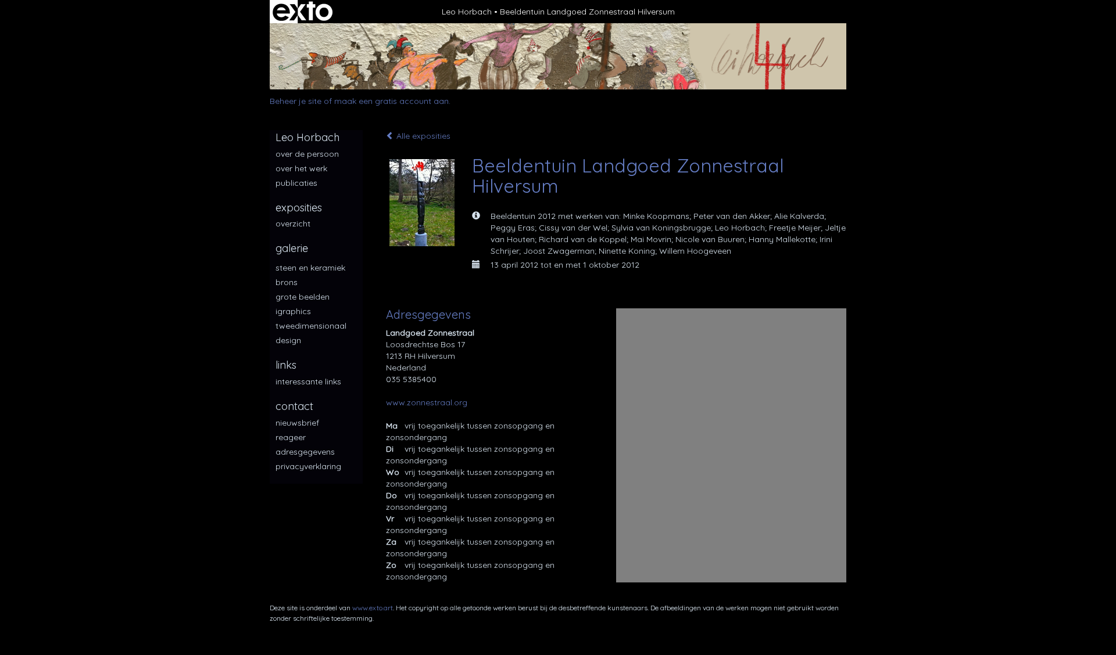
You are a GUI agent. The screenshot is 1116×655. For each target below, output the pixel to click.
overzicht (293, 223)
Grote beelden (303, 296)
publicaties (296, 183)
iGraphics (293, 311)
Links (286, 365)
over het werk (301, 168)
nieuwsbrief (297, 423)
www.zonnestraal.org (426, 402)
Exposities (299, 207)
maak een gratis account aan (391, 101)
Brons (287, 282)
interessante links (308, 381)
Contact (294, 406)
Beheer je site (295, 101)
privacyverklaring (308, 466)
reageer (291, 437)
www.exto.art (372, 607)
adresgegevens (305, 452)
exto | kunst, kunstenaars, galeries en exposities (302, 11)
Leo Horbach (467, 11)
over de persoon (307, 154)
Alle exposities (422, 136)
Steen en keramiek (310, 267)
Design (288, 340)
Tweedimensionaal (311, 326)
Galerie (292, 248)
